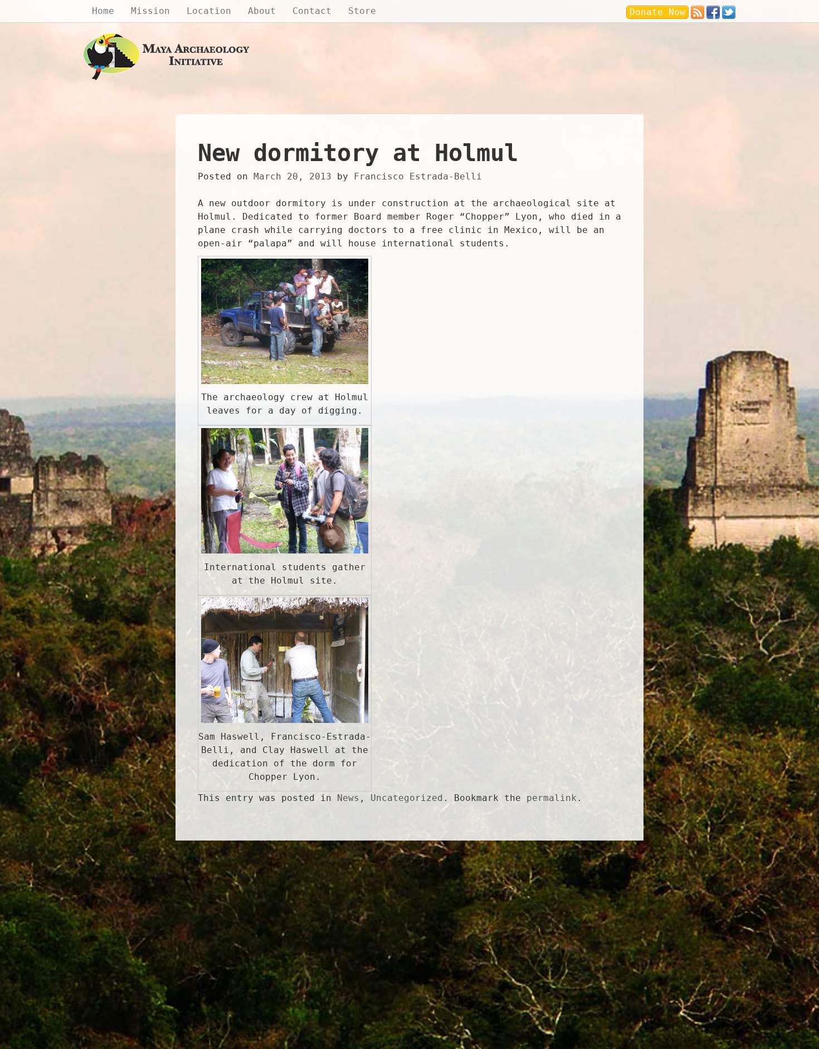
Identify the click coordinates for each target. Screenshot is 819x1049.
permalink (551, 798)
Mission (150, 11)
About (262, 11)
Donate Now (657, 12)
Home (103, 11)
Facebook (713, 9)
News (348, 798)
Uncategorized (406, 798)
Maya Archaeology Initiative (167, 57)
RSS (697, 9)
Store (362, 11)
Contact (312, 11)
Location (209, 11)
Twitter (728, 9)
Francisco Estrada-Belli (418, 176)
